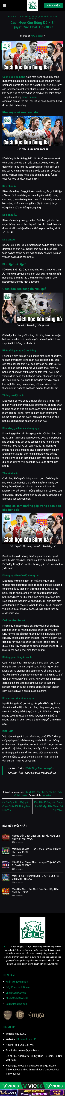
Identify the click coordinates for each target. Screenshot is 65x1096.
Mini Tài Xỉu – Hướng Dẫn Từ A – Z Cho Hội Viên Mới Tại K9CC (35, 877)
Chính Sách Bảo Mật (17, 998)
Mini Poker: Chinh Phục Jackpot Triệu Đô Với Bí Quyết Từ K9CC (36, 864)
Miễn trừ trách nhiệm (17, 981)
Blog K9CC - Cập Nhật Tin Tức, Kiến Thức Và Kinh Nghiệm (32, 18)
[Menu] (4, 5)
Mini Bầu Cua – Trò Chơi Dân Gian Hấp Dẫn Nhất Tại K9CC (35, 891)
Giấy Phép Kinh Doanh (18, 987)
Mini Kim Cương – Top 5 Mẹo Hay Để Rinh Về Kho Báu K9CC (36, 850)
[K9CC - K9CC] (32, 5)
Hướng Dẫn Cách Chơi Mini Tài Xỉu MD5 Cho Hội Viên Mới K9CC (36, 837)
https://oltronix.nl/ (26, 1039)
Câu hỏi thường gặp (16, 1003)
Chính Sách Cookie (16, 992)
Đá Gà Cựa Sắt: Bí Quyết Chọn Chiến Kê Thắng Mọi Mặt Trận (16, 806)
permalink (46, 795)
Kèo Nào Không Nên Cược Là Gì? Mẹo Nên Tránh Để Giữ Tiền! (48, 806)
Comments (17, 842)
